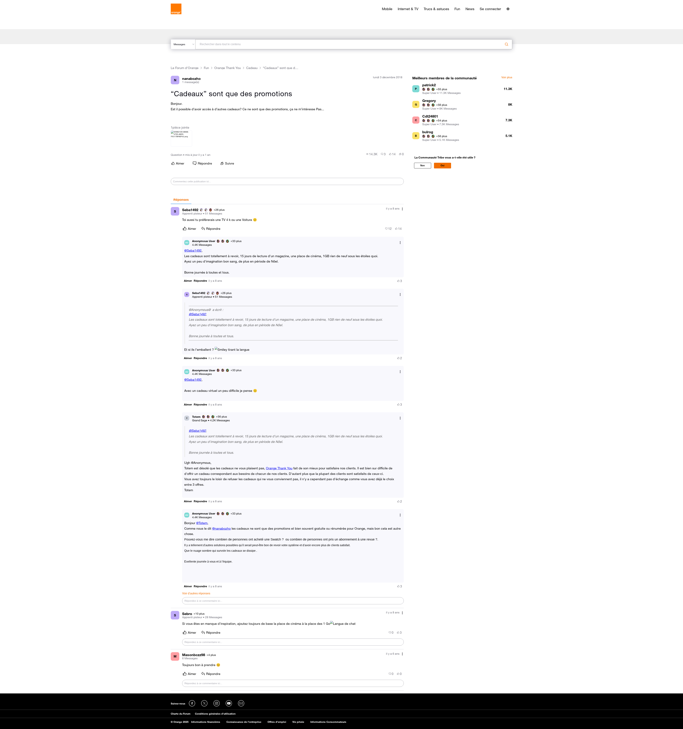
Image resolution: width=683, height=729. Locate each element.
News (469, 9)
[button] (188, 280)
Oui (442, 165)
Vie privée (298, 721)
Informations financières (205, 721)
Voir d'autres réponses (196, 593)
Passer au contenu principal (19, 2)
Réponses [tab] (181, 200)
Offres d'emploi (277, 721)
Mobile (387, 9)
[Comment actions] (402, 209)
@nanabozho (221, 528)
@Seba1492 (193, 250)
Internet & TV (408, 9)
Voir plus (506, 77)
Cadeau (252, 67)
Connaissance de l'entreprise (243, 721)
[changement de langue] (508, 8)
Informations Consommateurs (328, 721)
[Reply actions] (400, 242)
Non (422, 165)
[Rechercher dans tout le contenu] (506, 44)
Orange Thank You (227, 67)
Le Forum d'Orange (184, 67)
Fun (457, 9)
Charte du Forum (180, 713)
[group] (371, 154)
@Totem (201, 523)
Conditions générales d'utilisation (215, 713)
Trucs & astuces (436, 9)
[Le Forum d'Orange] (176, 9)
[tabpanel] (287, 447)
